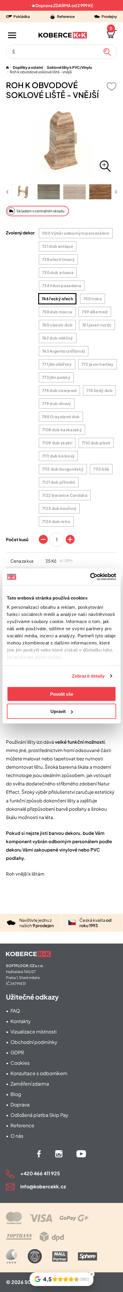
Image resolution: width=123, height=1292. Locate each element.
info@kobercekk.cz (43, 1186)
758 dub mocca (57, 311)
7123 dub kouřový (59, 508)
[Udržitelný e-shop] (35, 1256)
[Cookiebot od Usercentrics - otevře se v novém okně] (90, 577)
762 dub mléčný (57, 338)
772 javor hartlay (98, 364)
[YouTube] (81, 1153)
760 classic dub (57, 325)
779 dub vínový (56, 403)
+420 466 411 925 (40, 1173)
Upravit (58, 711)
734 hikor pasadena (61, 285)
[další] (115, 192)
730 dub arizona (57, 272)
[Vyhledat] (107, 52)
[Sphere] (87, 1256)
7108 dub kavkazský (62, 429)
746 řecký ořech (57, 298)
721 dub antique (57, 246)
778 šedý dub (99, 390)
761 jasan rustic (96, 325)
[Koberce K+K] (63, 35)
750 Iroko (92, 298)
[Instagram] (58, 1153)
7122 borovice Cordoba (64, 495)
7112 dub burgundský (63, 469)
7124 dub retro (56, 521)
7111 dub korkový (58, 456)
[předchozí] (7, 192)
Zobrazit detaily (88, 675)
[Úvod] (7, 67)
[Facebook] (39, 1153)
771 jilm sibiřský (57, 364)
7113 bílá (101, 469)
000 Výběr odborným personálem (75, 233)
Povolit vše (61, 693)
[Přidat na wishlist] (111, 86)
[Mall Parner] (59, 1256)
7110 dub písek (96, 442)
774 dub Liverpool (59, 390)
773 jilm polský (56, 377)
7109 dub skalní (57, 442)
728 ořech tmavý (58, 259)
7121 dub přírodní (58, 482)
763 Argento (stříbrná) (63, 351)
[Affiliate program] (11, 1256)
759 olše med (94, 311)
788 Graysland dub (61, 416)
